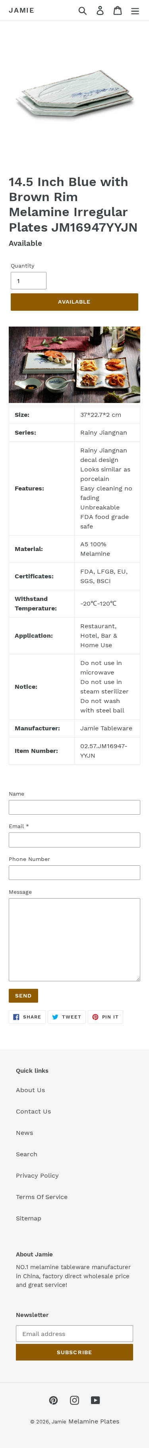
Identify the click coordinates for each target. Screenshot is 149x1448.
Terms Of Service (42, 1197)
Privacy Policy (37, 1175)
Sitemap (28, 1218)
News (24, 1132)
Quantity (22, 265)
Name (16, 794)
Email (19, 826)
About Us (30, 1090)
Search (26, 1154)
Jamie (22, 10)
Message (20, 892)
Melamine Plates (93, 1421)
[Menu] (135, 10)
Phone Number (29, 859)
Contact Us (33, 1111)
